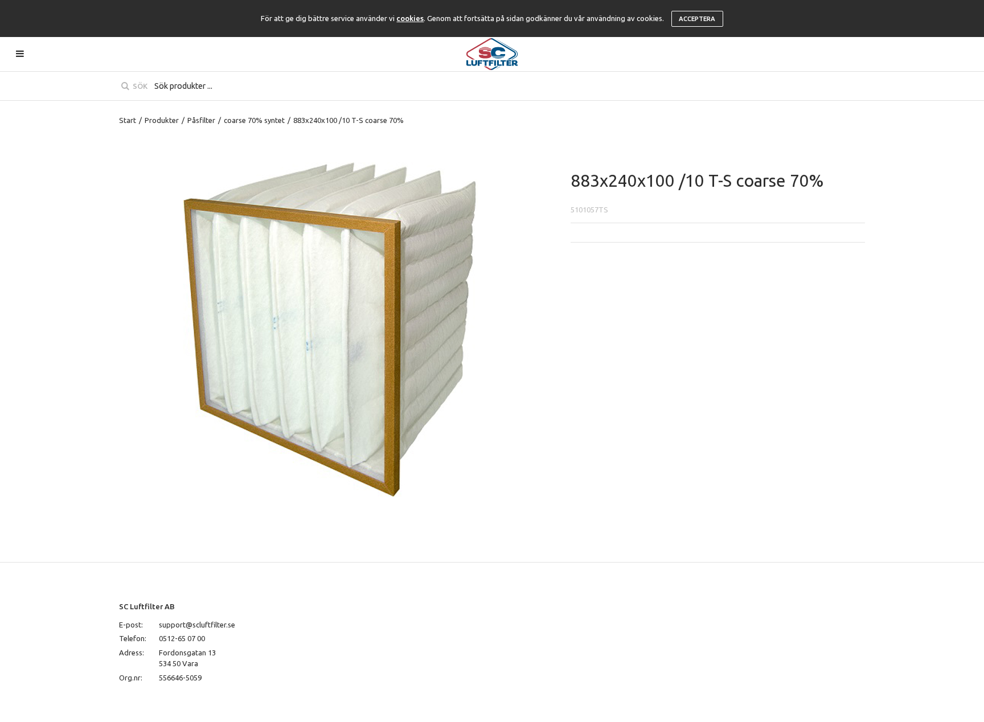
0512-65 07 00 (182, 638)
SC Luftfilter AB (147, 606)
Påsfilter (201, 120)
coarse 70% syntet (254, 120)
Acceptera (697, 18)
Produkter (162, 120)
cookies (410, 18)
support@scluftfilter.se (197, 625)
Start (127, 120)
